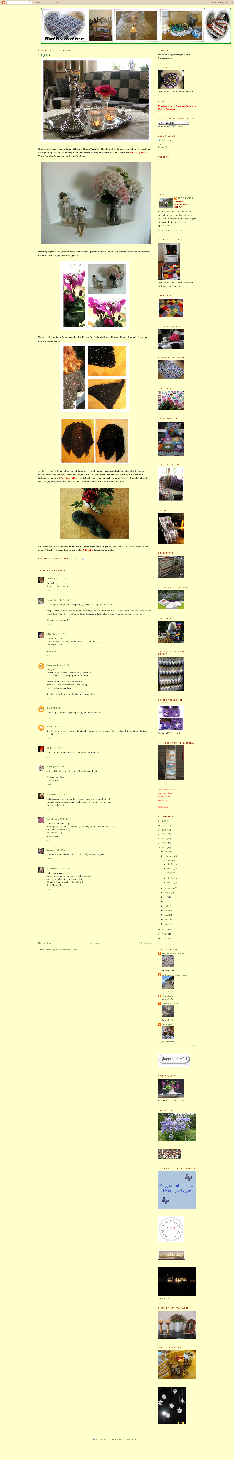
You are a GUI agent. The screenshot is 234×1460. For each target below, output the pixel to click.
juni (166, 901)
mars (166, 914)
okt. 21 (170, 868)
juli (166, 897)
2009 (164, 938)
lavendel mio (52, 818)
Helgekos (44, 55)
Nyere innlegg (44, 943)
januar (167, 923)
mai (166, 905)
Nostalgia (51, 766)
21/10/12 (63, 578)
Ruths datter (185, 198)
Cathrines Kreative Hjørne (175, 974)
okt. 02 (170, 882)
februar (167, 919)
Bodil (49, 707)
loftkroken (51, 633)
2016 (164, 829)
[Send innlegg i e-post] (83, 558)
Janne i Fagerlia (54, 600)
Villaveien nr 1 (53, 868)
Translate (180, 126)
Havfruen (51, 794)
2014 (164, 838)
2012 (164, 847)
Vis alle (193, 1046)
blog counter (162, 144)
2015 (164, 834)
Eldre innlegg (145, 943)
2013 (164, 843)
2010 (164, 933)
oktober (168, 860)
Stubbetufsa (52, 578)
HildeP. (49, 748)
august (167, 892)
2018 (164, 820)
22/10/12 (61, 766)
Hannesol (51, 849)
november (169, 855)
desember (169, 851)
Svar (48, 590)
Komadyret (167, 996)
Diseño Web (163, 147)
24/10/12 (64, 818)
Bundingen (167, 1024)
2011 (164, 929)
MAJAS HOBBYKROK (173, 953)
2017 (164, 825)
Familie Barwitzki (170, 1003)
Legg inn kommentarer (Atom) (64, 949)
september (169, 888)
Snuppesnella (52, 664)
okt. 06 (170, 878)
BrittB (49, 726)
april (166, 910)
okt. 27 (170, 864)
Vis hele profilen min (170, 230)
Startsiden (95, 943)
